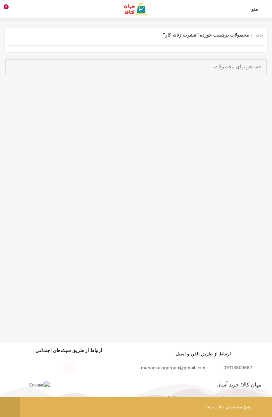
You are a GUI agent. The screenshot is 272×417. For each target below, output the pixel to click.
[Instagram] (88, 368)
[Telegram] (69, 368)
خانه (259, 35)
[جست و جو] (14, 66)
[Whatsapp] (50, 368)
